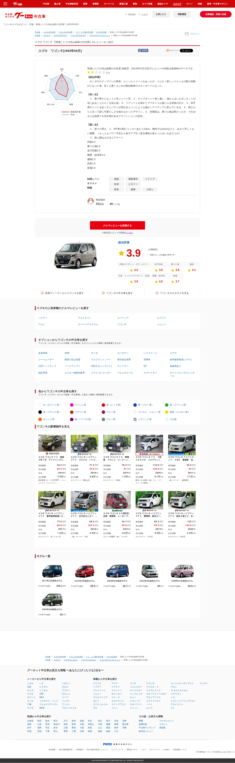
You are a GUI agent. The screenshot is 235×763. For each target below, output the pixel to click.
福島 (39, 727)
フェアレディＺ (153, 690)
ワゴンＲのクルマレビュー (99, 35)
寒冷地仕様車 (124, 359)
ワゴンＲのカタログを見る (174, 293)
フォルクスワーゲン (48, 704)
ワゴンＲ (122, 324)
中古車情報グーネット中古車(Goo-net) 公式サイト (215, 752)
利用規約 (79, 749)
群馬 (47, 724)
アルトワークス (153, 697)
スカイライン (136, 704)
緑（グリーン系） (179, 405)
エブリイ (161, 318)
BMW (41, 708)
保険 (200, 4)
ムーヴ (149, 708)
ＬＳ (173, 697)
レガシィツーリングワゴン (183, 701)
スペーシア (123, 318)
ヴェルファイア (100, 697)
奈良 (90, 721)
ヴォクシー (116, 690)
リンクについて (117, 749)
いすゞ (42, 683)
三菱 (29, 704)
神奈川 (57, 724)
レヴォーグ (135, 701)
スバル (30, 701)
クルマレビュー (166, 721)
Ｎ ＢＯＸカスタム (179, 690)
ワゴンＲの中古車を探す (119, 293)
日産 (29, 687)
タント (133, 697)
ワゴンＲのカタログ (78, 35)
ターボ (94, 353)
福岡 (108, 731)
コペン (114, 708)
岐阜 (74, 721)
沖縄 (124, 727)
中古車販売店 (72, 4)
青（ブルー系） (146, 405)
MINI (41, 697)
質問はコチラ (132, 749)
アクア (114, 683)
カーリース (109, 4)
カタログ (177, 4)
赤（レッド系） (114, 405)
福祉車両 (42, 372)
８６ (95, 708)
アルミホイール (125, 372)
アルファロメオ (69, 708)
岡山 (100, 721)
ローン (189, 4)
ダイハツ (31, 697)
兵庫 (82, 731)
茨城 (39, 731)
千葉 (47, 731)
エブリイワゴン (153, 701)
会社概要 (52, 749)
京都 (82, 724)
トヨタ (30, 683)
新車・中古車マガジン (217, 4)
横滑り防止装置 (72, 359)
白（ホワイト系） (52, 405)
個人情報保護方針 (66, 749)
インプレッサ (136, 694)
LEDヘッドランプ (47, 366)
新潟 (56, 727)
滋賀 (82, 721)
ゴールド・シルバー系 (149, 412)
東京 (56, 721)
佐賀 (116, 721)
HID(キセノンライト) (101, 366)
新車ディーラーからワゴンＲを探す (64, 293)
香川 (108, 721)
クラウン (115, 687)
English (131, 14)
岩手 (29, 727)
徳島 (100, 731)
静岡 (74, 724)
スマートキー (150, 372)
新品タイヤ (163, 4)
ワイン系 (110, 412)
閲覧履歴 (182, 14)
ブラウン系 (80, 412)
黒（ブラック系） (52, 412)
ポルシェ (66, 694)
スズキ (30, 694)
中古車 (37, 32)
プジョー (66, 704)
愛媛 (108, 724)
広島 (100, 724)
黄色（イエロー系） (180, 412)
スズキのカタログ (60, 35)
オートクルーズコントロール (182, 374)
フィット (134, 708)
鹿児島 (125, 724)
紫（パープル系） (84, 419)
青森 (29, 724)
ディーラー (123, 366)
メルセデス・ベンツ (48, 701)
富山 (56, 731)
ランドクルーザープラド (182, 683)
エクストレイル (100, 704)
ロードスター (136, 690)
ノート (149, 704)
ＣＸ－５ (115, 697)
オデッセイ (116, 694)
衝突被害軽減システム (181, 359)
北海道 (30, 721)
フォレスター (136, 687)
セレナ (96, 701)
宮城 (29, 731)
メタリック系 (145, 419)
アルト (41, 324)
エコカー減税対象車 (75, 372)
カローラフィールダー (156, 694)
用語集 (162, 727)
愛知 (74, 727)
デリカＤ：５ (152, 687)
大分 (116, 731)
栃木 (47, 721)
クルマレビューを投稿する (117, 225)
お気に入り (161, 14)
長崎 (116, 724)
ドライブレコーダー (101, 372)
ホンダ (30, 690)
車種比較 (143, 724)
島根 (90, 731)
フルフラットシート (101, 359)
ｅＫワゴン (176, 694)
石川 (66, 721)
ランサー (204, 683)
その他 (173, 419)
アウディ (66, 690)
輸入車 (57, 4)
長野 (66, 731)
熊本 (116, 727)
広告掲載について (180, 749)
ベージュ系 (80, 405)
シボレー (66, 683)
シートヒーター (46, 359)
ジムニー (161, 324)
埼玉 (47, 727)
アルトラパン (84, 318)
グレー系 (110, 419)
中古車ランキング (147, 727)
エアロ (173, 353)
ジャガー (66, 701)
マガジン (163, 724)
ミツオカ (43, 690)
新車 (85, 4)
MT (145, 366)
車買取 (96, 4)
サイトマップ (154, 749)
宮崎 (124, 721)
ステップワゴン (118, 704)
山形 (39, 724)
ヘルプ (144, 14)
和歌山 (91, 724)
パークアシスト (72, 366)
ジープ (65, 697)
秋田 (39, 721)
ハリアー (97, 687)
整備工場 (123, 4)
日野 (41, 694)
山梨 (66, 727)
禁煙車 (147, 359)
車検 (135, 4)
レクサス (43, 687)
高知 (108, 727)
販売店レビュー (146, 731)
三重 (74, 731)
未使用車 (42, 353)
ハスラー (42, 318)
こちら (130, 232)
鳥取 (90, 727)
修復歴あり (175, 366)
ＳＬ (173, 708)
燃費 (141, 721)
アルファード (99, 690)
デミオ (133, 683)
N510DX (100, 199)
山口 (100, 727)
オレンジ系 (48, 419)
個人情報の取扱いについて (97, 749)
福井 (66, 724)
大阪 (82, 727)
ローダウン (123, 353)
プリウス (97, 683)
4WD (67, 353)
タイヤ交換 (147, 4)
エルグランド (117, 701)
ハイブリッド (150, 353)
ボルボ (65, 687)
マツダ (30, 708)
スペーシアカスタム (88, 324)
